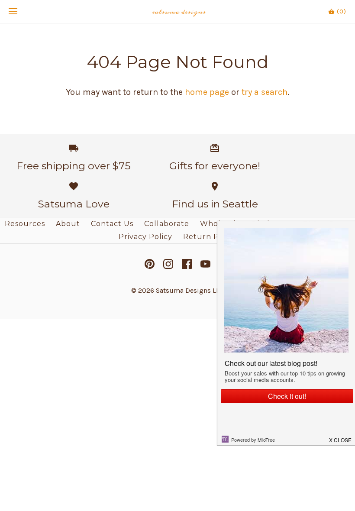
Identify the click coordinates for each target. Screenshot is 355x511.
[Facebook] (187, 264)
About (68, 224)
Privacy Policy (145, 237)
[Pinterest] (150, 264)
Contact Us (112, 224)
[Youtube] (205, 264)
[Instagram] (168, 264)
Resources (25, 224)
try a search (264, 92)
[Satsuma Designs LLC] (177, 11)
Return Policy (210, 237)
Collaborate (166, 224)
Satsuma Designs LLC (190, 290)
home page (207, 92)
